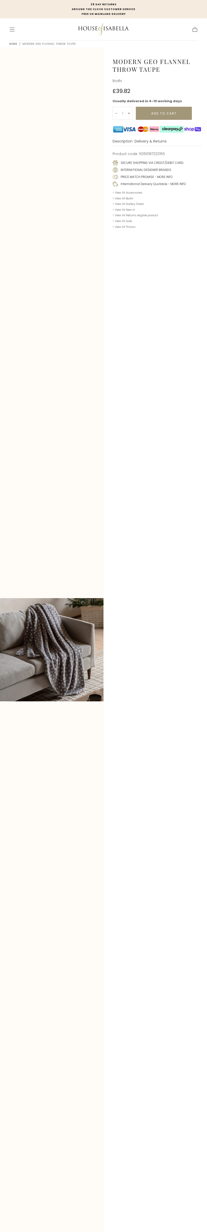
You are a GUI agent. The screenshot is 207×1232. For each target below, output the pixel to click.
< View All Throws (124, 227)
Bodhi (117, 81)
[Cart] (195, 29)
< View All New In (124, 210)
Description (123, 141)
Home (13, 44)
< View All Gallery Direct (128, 204)
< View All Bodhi (123, 198)
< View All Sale (122, 221)
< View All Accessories (127, 193)
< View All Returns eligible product (135, 215)
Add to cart (164, 113)
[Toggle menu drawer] (12, 29)
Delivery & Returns (151, 141)
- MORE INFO (163, 177)
